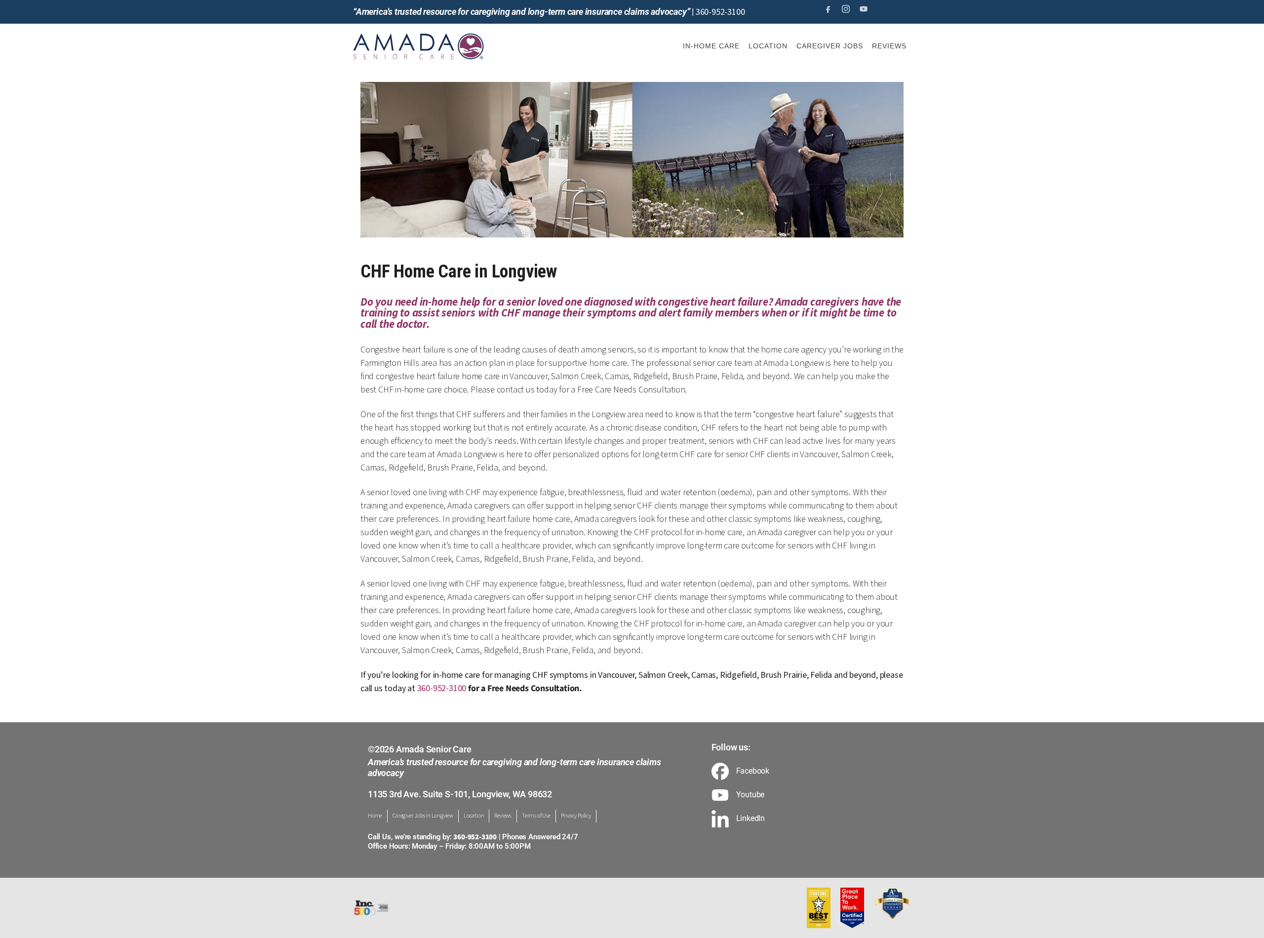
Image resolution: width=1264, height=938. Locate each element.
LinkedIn (750, 818)
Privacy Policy (576, 816)
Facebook (752, 771)
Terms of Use (536, 816)
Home (375, 816)
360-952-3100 (720, 12)
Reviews (503, 816)
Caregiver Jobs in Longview (423, 816)
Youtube (750, 794)
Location (474, 816)
